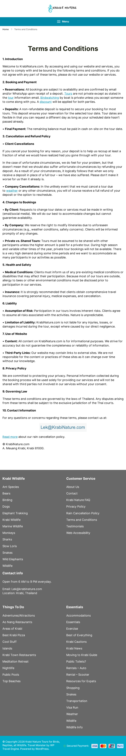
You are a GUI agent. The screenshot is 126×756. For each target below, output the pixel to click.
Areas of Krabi (12, 628)
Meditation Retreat (15, 661)
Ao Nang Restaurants (17, 622)
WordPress (42, 748)
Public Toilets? (76, 661)
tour (11, 97)
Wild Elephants (12, 559)
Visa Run (72, 707)
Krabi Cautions (76, 641)
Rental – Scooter (77, 674)
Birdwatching (49, 97)
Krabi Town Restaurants (19, 655)
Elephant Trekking (15, 513)
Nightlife (8, 668)
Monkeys (8, 533)
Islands (7, 648)
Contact (72, 493)
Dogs (6, 506)
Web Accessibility (78, 533)
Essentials (73, 622)
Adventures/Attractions (18, 615)
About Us (72, 487)
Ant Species (10, 487)
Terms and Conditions (81, 519)
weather (12, 190)
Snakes (7, 552)
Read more (10, 436)
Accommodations (78, 615)
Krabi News (74, 648)
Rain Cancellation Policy (82, 513)
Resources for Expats (81, 681)
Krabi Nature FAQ (78, 500)
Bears (6, 493)
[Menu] (58, 21)
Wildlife (7, 565)
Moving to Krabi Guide (81, 655)
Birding (7, 500)
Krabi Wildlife (11, 519)
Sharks (7, 539)
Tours (68, 93)
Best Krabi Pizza (13, 635)
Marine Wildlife (12, 526)
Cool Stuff (9, 641)
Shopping (73, 688)
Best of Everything (79, 635)
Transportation (76, 701)
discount (46, 101)
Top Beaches (11, 681)
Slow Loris (9, 546)
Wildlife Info (74, 727)
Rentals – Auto (76, 668)
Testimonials (75, 526)
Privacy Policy (75, 506)
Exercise (72, 628)
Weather (72, 714)
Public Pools (10, 674)
